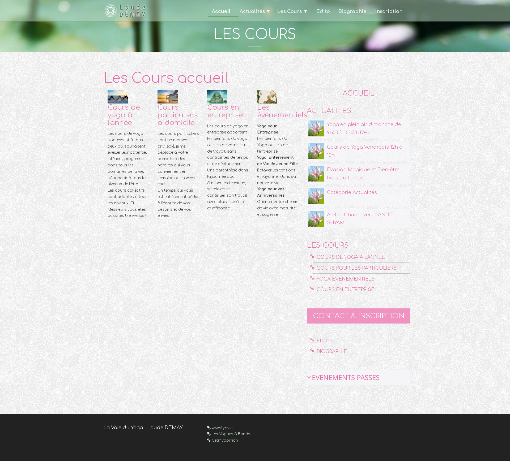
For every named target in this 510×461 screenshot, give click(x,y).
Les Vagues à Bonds (231, 434)
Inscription (388, 11)
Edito (323, 11)
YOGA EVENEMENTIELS (346, 279)
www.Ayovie (222, 428)
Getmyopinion (225, 440)
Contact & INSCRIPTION (359, 316)
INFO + (114, 226)
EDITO (324, 340)
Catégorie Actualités (352, 192)
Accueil (221, 11)
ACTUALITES (329, 111)
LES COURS (327, 245)
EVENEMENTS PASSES (346, 377)
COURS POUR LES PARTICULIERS (357, 268)
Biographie (352, 11)
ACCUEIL (359, 93)
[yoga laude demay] (126, 10)
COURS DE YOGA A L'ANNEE (351, 257)
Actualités (252, 11)
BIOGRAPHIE (332, 351)
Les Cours (292, 11)
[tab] (358, 377)
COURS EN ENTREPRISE (345, 289)
